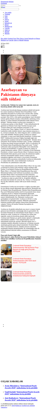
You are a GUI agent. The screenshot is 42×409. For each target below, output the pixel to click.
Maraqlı (7, 33)
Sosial (6, 21)
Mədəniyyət (8, 26)
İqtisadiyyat (8, 23)
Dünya (7, 19)
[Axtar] (20, 5)
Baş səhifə (4, 38)
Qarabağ (7, 14)
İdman (7, 25)
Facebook (4, 3)
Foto (6, 16)
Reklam (11, 1)
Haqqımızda (4, 1)
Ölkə (6, 18)
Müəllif (7, 32)
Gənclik (7, 28)
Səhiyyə (7, 30)
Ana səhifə (8, 12)
